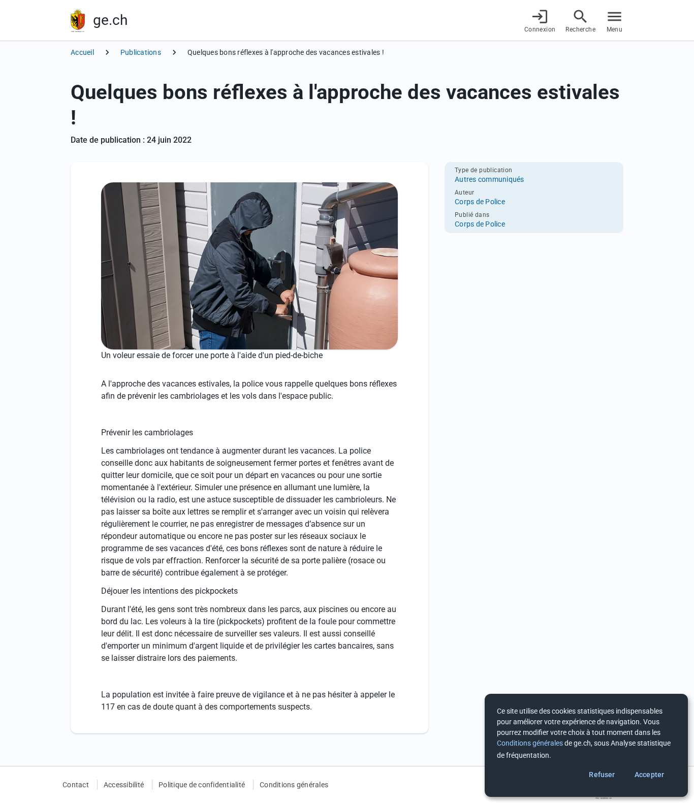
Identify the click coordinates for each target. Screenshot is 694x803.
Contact (75, 785)
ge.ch (110, 20)
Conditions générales (294, 785)
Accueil (82, 52)
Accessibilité (124, 785)
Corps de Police (480, 202)
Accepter (649, 774)
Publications (140, 52)
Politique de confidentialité (202, 785)
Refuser (602, 774)
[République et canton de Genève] (78, 20)
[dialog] (586, 745)
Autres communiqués (489, 179)
